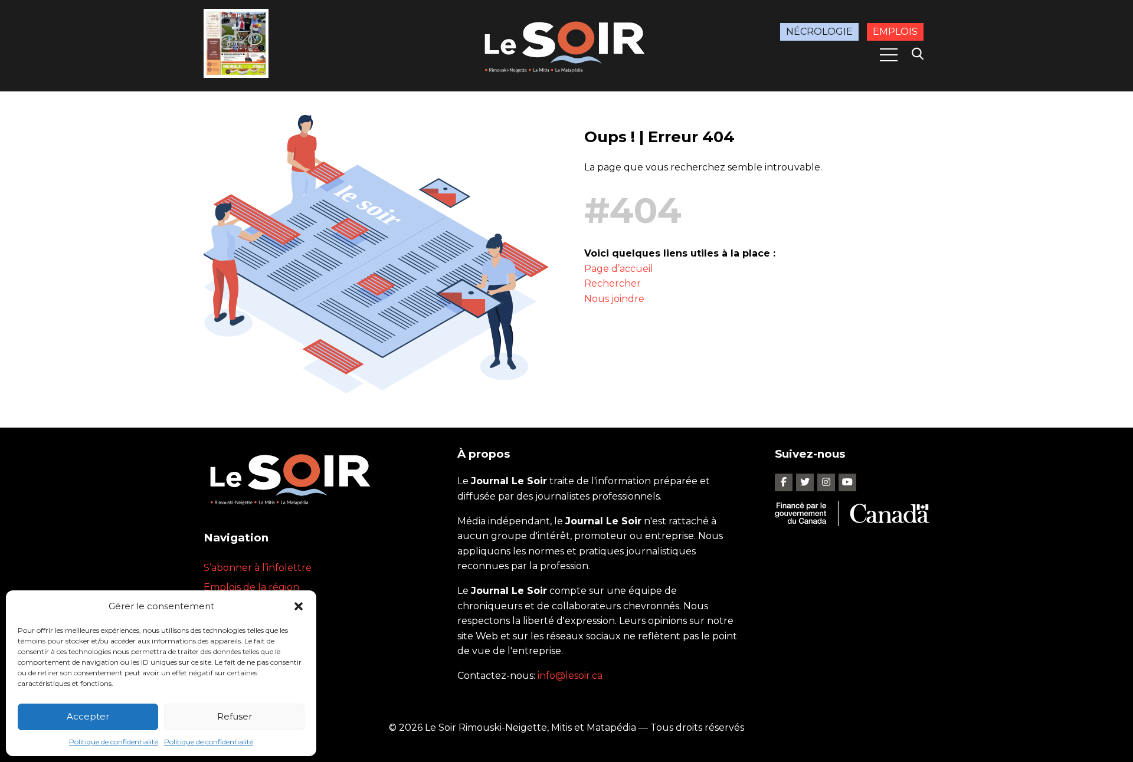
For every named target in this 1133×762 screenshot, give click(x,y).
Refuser (234, 716)
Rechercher (612, 283)
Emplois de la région (251, 587)
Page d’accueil (618, 268)
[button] (298, 606)
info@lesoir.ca (570, 675)
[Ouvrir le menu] (889, 54)
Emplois (895, 31)
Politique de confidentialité (113, 741)
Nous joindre (614, 298)
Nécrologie (819, 31)
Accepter (88, 716)
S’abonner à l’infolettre (258, 567)
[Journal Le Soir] (566, 44)
